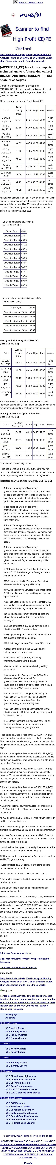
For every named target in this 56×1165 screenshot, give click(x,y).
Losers (39, 3)
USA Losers (34, 1148)
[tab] (15, 2)
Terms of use (45, 1136)
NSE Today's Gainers (16, 1035)
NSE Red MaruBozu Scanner (20, 1123)
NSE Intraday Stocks (16, 1031)
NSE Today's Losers (16, 1038)
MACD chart (29, 58)
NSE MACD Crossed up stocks (21, 1089)
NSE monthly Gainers (16, 1062)
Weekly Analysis (34, 54)
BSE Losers (43, 1141)
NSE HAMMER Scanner (17, 1106)
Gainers (31, 3)
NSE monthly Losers (16, 1066)
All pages (10, 1018)
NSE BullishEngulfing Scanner (21, 1113)
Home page (11, 1014)
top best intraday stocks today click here (25, 996)
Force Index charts (35, 61)
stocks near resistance (11, 1009)
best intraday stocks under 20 (33, 1002)
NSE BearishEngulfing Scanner (21, 1116)
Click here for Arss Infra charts (15, 953)
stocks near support (38, 1006)
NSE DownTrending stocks (19, 1086)
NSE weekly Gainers (15, 1049)
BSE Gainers (30, 1141)
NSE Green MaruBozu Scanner (21, 1119)
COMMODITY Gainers (12, 1141)
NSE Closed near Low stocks (20, 1079)
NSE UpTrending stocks (17, 1083)
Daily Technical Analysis (12, 54)
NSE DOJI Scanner (15, 1103)
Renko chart (16, 58)
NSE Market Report (15, 1028)
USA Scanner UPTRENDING (23, 1154)
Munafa (23, 3)
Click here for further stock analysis (18, 967)
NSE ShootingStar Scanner (19, 1110)
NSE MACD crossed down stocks (22, 1093)
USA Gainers (20, 1148)
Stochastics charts (16, 61)
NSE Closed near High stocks (20, 1076)
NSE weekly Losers (15, 1052)
